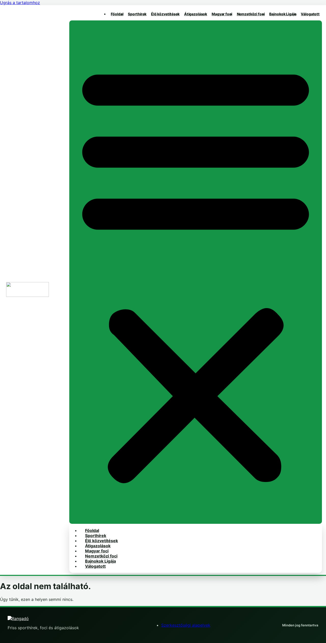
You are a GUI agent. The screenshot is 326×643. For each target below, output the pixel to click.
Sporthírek (137, 14)
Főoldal (117, 14)
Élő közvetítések (165, 14)
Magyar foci (222, 14)
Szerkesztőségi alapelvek (185, 625)
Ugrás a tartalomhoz (20, 2)
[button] (195, 272)
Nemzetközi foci (251, 14)
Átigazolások (195, 14)
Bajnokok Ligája (282, 14)
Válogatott (310, 14)
